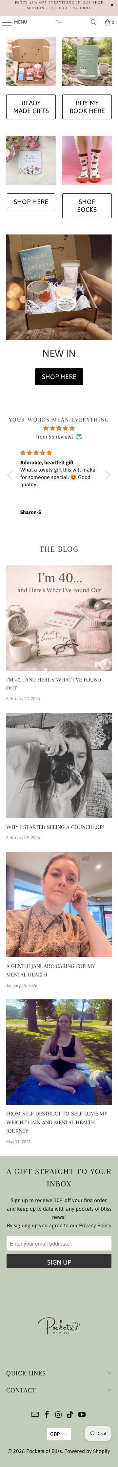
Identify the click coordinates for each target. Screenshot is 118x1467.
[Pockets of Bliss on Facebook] (47, 1415)
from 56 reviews (55, 437)
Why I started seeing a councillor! (55, 827)
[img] (59, 428)
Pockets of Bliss (44, 1451)
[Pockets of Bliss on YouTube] (82, 1415)
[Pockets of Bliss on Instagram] (59, 1415)
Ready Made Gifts (31, 106)
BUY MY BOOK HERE (87, 106)
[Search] (94, 22)
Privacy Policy (95, 1225)
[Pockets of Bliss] (59, 22)
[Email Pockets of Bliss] (35, 1415)
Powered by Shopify (87, 1451)
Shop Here (31, 201)
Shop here (59, 376)
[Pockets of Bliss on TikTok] (70, 1415)
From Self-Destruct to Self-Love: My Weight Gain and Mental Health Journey (56, 1122)
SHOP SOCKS (87, 205)
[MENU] (3, 22)
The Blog (59, 549)
